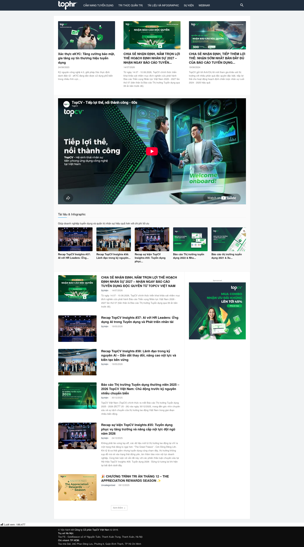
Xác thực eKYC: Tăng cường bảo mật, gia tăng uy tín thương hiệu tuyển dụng (86, 58)
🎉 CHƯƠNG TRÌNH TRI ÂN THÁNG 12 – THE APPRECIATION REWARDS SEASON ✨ (135, 478)
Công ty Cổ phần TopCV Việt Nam (92, 529)
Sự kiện (189, 5)
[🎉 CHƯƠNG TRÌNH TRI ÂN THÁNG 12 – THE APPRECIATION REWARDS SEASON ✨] (77, 487)
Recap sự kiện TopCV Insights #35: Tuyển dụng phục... (150, 257)
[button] (242, 5)
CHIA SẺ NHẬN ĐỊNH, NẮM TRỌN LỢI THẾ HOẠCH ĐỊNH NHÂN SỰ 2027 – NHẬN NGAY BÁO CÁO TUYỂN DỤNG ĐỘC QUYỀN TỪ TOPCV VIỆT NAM (139, 281)
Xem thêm (118, 507)
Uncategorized (108, 485)
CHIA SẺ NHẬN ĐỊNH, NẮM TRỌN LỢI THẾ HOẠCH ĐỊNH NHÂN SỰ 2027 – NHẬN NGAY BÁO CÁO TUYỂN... (152, 58)
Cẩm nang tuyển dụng (98, 5)
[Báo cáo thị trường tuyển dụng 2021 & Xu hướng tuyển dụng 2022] (228, 239)
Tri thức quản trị (130, 5)
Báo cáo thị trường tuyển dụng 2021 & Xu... (226, 255)
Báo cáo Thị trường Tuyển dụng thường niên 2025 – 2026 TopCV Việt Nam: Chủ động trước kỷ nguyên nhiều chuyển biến (140, 388)
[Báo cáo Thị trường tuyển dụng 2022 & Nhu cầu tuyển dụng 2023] (190, 239)
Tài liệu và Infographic (163, 5)
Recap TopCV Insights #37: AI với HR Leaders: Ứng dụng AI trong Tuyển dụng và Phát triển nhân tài (139, 319)
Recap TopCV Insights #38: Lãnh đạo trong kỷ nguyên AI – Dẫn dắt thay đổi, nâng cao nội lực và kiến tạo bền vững (138, 355)
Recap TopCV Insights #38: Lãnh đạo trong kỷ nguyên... (113, 255)
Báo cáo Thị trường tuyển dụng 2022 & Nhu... (188, 255)
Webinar (204, 5)
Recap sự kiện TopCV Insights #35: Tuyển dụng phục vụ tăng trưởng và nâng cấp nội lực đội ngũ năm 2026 (138, 429)
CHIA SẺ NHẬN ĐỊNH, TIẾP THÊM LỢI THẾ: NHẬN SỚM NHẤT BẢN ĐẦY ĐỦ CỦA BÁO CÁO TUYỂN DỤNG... (217, 58)
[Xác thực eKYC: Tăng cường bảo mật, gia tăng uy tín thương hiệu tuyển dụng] (86, 35)
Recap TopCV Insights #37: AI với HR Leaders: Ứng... (74, 255)
